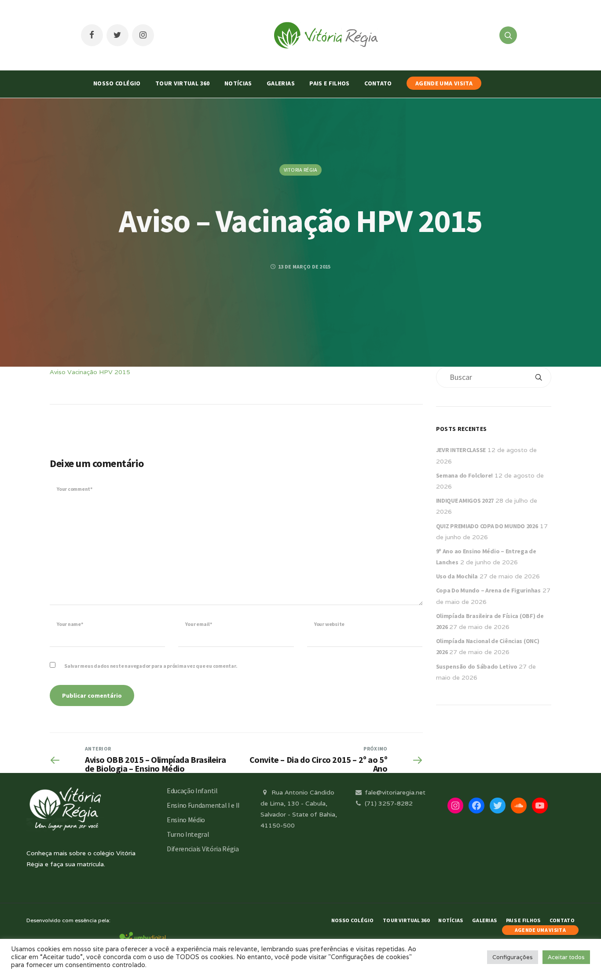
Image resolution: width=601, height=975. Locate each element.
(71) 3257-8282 (388, 803)
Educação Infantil (192, 790)
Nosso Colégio (117, 83)
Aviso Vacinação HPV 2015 (90, 372)
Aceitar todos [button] (566, 957)
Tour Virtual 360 (182, 83)
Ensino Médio (186, 819)
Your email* (198, 624)
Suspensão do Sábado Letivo (476, 666)
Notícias (238, 83)
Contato (378, 83)
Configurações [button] (512, 957)
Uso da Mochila (457, 576)
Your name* (70, 624)
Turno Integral (188, 834)
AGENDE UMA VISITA (444, 83)
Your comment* (74, 489)
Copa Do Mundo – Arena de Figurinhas (488, 590)
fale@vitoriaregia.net (394, 792)
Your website (329, 624)
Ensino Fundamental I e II (203, 805)
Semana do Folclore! (464, 475)
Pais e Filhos (329, 83)
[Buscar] (538, 377)
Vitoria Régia (301, 169)
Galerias (281, 83)
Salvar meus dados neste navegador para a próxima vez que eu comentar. (150, 665)
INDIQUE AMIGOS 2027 (465, 500)
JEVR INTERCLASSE (461, 450)
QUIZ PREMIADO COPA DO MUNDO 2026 (487, 526)
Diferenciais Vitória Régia (203, 848)
